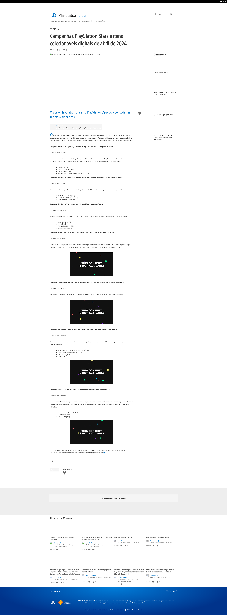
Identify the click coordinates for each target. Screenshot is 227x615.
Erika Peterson (154, 575)
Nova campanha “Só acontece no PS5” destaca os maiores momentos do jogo (97, 538)
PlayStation (72, 15)
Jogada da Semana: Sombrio (123, 537)
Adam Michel (57, 577)
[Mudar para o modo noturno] (155, 14)
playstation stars (55, 470)
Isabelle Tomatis (91, 543)
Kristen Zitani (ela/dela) (157, 541)
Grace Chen (59, 126)
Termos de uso (102, 610)
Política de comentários (134, 610)
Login (160, 14)
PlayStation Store (84, 21)
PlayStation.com (90, 610)
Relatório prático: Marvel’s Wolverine (157, 537)
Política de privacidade (117, 610)
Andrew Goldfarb (91, 575)
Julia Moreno (121, 541)
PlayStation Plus (70, 21)
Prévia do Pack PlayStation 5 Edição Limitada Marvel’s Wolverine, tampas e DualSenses (160, 571)
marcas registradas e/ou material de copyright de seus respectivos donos (101, 603)
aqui (104, 453)
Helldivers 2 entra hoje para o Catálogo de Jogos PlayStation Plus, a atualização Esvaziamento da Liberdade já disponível (129, 572)
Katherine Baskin (59, 543)
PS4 (62, 21)
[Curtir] (57, 549)
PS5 (52, 21)
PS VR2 (57, 21)
